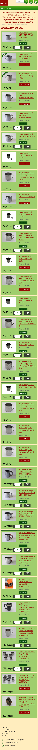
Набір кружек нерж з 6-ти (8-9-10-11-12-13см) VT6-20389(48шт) (27, 655)
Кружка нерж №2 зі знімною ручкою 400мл (26, 214)
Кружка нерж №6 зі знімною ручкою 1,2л (27, 386)
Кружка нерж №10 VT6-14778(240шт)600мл (26, 95)
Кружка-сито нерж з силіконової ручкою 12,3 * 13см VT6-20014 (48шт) (27, 559)
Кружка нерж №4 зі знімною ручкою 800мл (26, 300)
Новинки (5, 733)
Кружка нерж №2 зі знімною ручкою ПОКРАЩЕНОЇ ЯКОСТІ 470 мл (27, 236)
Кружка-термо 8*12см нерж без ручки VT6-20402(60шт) (25, 582)
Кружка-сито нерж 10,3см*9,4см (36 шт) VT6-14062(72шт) (27, 492)
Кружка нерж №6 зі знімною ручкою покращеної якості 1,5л (26, 406)
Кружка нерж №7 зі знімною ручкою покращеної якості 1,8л (26, 428)
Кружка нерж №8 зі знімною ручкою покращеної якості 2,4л (26, 450)
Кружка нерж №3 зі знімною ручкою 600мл (26, 258)
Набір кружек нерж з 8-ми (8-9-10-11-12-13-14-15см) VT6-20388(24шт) (27, 678)
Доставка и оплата (8, 731)
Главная (3, 24)
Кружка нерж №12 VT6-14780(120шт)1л (27, 195)
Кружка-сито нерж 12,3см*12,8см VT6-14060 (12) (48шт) (26, 513)
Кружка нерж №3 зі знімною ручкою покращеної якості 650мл (26, 279)
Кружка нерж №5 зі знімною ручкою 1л (26, 343)
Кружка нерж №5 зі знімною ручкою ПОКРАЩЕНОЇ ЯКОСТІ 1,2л (27, 364)
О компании (6, 729)
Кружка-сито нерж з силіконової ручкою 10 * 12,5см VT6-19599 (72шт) (27, 536)
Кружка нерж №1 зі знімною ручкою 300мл (26, 155)
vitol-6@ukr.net (10, 746)
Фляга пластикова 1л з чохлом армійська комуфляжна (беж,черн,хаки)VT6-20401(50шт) (27, 701)
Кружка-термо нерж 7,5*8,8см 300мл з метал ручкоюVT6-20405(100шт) (27, 631)
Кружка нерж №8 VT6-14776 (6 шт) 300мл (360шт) (25, 56)
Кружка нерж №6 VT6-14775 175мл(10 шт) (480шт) (27, 35)
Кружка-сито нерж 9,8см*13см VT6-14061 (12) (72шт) (26, 471)
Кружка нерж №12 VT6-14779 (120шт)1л (27, 135)
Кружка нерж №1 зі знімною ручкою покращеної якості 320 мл (26, 175)
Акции (4, 735)
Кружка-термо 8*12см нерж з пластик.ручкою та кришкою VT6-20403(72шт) (26, 607)
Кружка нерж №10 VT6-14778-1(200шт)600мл (26, 115)
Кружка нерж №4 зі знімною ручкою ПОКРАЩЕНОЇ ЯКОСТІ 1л (27, 322)
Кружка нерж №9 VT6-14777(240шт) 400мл (26, 75)
